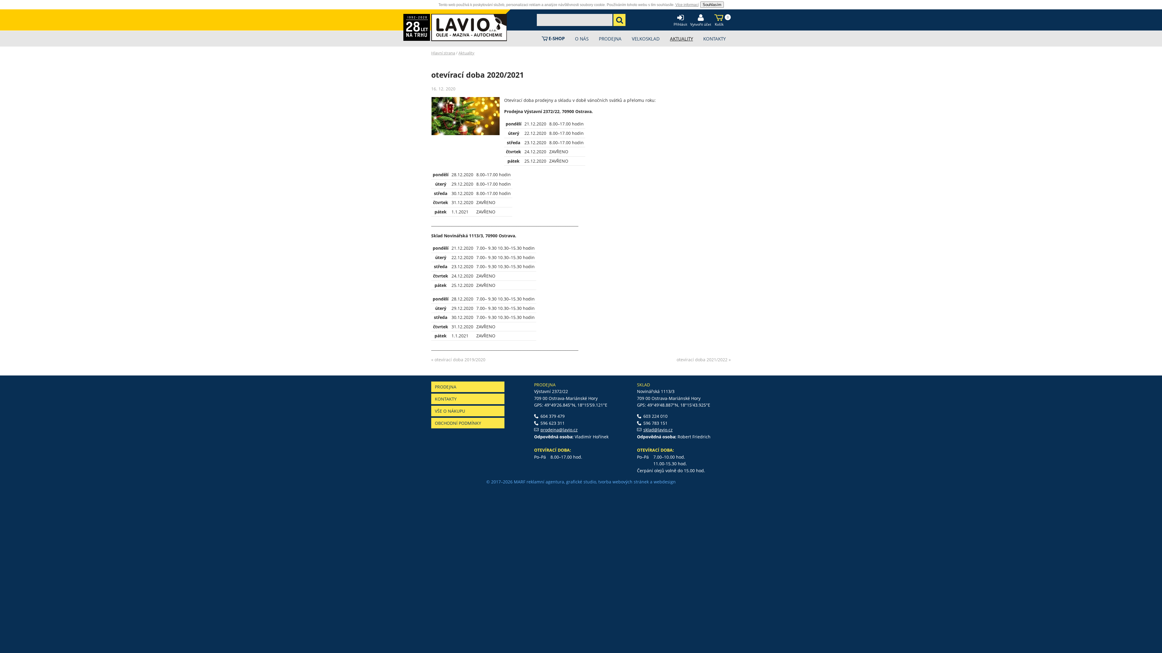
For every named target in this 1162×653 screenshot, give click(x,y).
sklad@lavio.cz (658, 430)
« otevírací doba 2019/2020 (458, 359)
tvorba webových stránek (623, 482)
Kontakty (446, 399)
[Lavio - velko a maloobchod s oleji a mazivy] (469, 27)
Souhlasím (712, 4)
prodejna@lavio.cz (559, 430)
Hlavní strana (443, 53)
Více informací (687, 5)
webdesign (665, 482)
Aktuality (466, 53)
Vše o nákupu (450, 411)
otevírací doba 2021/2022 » (704, 359)
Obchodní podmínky (458, 423)
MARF (519, 482)
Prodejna (445, 387)
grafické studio (581, 482)
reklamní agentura (545, 482)
